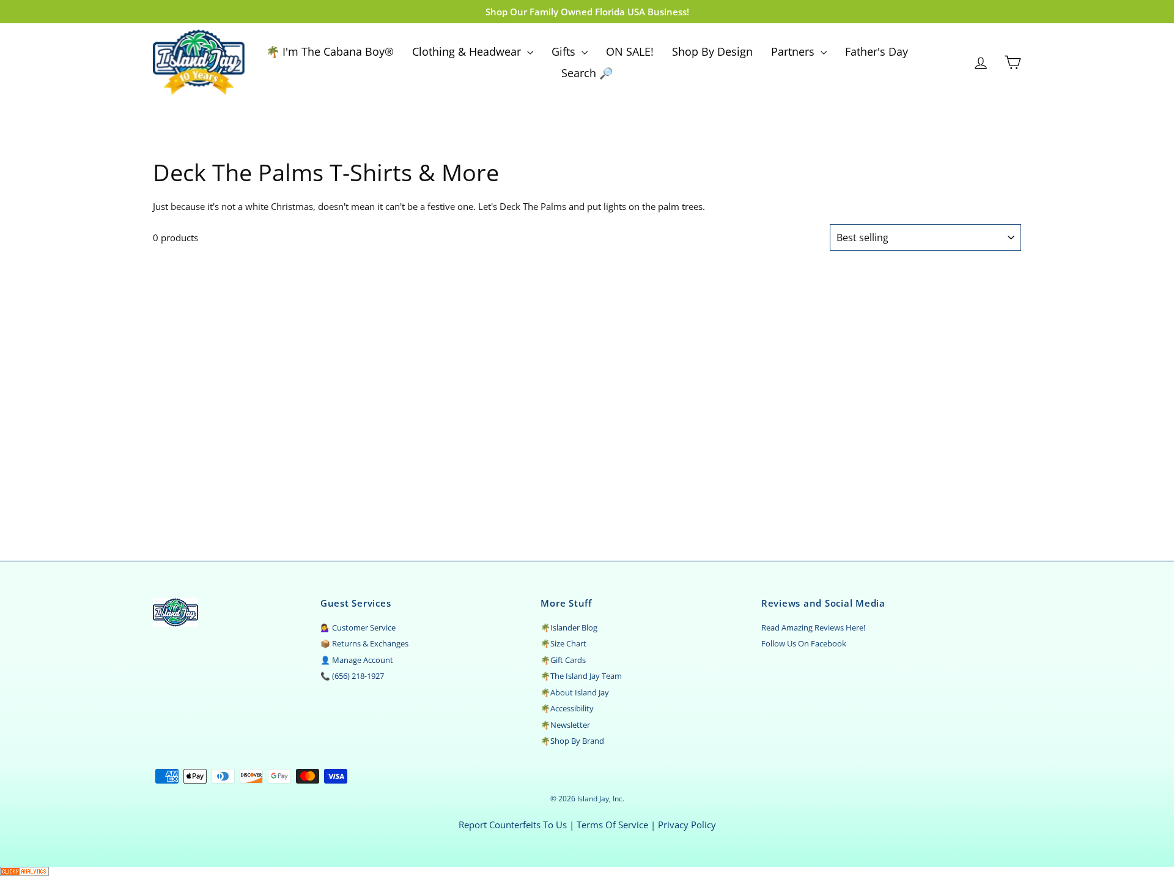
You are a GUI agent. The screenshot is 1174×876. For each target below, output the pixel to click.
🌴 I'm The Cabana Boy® (330, 51)
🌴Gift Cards (563, 659)
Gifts (565, 51)
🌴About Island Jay (575, 692)
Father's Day (876, 51)
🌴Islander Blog (569, 627)
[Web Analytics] (587, 871)
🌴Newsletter (565, 724)
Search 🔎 (587, 73)
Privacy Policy (687, 824)
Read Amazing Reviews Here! (813, 627)
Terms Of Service (612, 824)
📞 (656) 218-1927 (352, 675)
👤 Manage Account (356, 659)
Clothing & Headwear (468, 51)
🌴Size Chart (563, 643)
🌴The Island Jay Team (581, 675)
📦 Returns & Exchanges (364, 643)
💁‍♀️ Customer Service (358, 627)
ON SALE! (630, 51)
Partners (794, 51)
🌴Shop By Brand (572, 740)
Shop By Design (712, 51)
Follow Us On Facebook (803, 643)
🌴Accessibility (567, 708)
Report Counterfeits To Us (513, 824)
